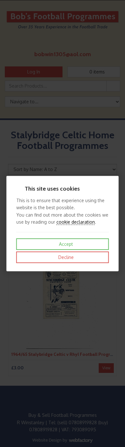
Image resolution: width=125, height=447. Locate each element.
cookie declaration (75, 222)
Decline (65, 257)
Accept (65, 244)
